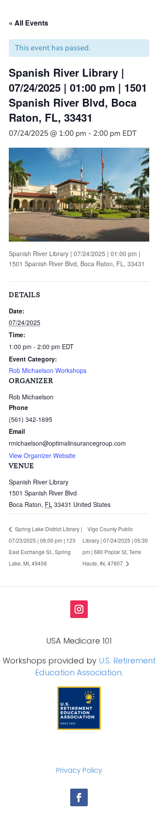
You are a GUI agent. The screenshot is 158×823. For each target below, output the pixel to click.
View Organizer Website (42, 455)
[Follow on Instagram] (79, 609)
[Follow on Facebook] (79, 797)
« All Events (28, 23)
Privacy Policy (79, 770)
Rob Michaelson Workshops (47, 370)
